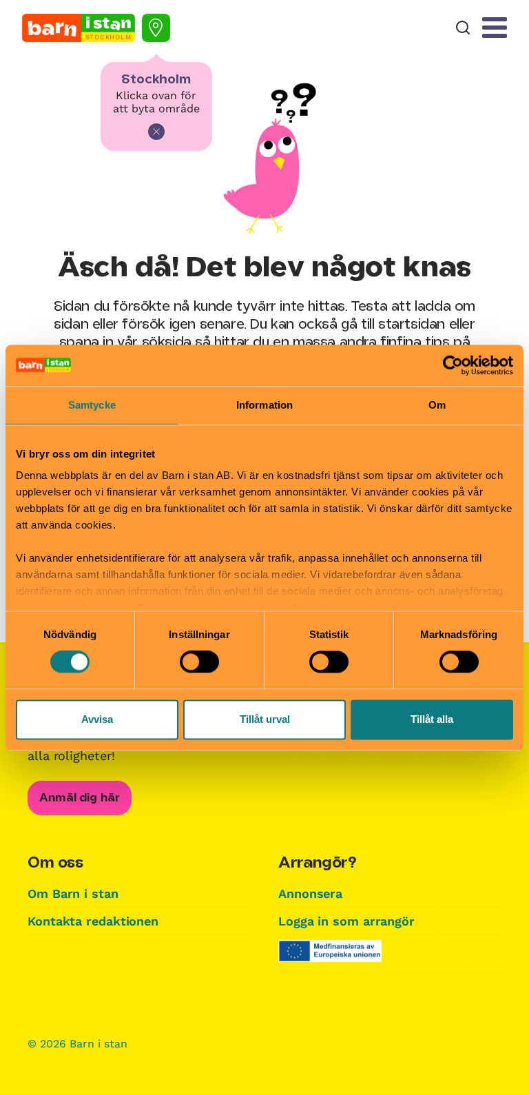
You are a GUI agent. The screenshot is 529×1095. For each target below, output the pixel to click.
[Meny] (494, 27)
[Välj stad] (156, 28)
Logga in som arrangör (346, 921)
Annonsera (310, 893)
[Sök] (463, 28)
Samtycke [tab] (92, 405)
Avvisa (97, 719)
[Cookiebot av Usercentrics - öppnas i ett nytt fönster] (453, 365)
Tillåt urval (265, 719)
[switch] (199, 662)
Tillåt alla (432, 719)
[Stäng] (156, 131)
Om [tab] (437, 405)
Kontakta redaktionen (93, 921)
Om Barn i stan (73, 893)
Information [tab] (264, 405)
